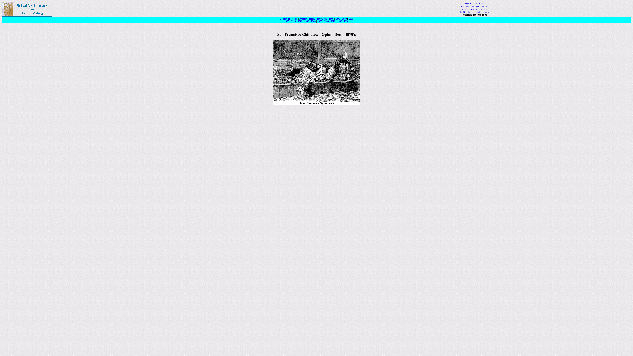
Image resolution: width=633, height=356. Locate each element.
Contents (465, 6)
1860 (331, 19)
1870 (337, 19)
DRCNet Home (467, 9)
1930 (306, 21)
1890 (351, 19)
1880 (344, 19)
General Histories (288, 19)
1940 (313, 21)
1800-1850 (322, 19)
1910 (293, 21)
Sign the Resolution (474, 3)
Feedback (475, 6)
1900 (287, 21)
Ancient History (307, 19)
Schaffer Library (482, 12)
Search (484, 6)
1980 (339, 21)
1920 (300, 21)
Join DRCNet (481, 9)
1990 (346, 21)
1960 (326, 21)
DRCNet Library (466, 12)
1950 (319, 21)
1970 (332, 21)
